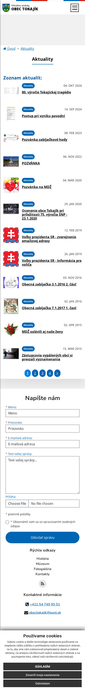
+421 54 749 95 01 (45, 604)
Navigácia (12, 7)
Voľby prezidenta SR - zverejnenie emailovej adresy (49, 239)
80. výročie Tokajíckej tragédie (46, 92)
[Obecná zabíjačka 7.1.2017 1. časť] (11, 306)
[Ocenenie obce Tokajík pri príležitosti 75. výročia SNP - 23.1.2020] (11, 210)
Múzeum (42, 564)
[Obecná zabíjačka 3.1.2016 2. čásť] (11, 282)
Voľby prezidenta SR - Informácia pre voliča (51, 262)
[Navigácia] (75, 8)
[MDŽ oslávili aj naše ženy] (11, 330)
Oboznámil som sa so (43, 524)
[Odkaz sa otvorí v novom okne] (42, 584)
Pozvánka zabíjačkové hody (44, 139)
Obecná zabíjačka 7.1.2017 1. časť (49, 308)
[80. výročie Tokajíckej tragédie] (11, 90)
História (43, 558)
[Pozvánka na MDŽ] (11, 185)
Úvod (10, 48)
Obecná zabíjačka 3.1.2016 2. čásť (49, 284)
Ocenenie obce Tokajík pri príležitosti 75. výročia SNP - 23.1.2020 (44, 214)
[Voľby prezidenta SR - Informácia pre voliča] (11, 259)
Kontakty (42, 574)
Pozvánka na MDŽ (36, 187)
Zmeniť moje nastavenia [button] (42, 675)
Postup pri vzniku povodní (43, 116)
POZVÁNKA (31, 163)
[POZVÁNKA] (11, 161)
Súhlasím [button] (42, 666)
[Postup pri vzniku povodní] (11, 114)
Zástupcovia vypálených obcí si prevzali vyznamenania (47, 357)
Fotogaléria (42, 569)
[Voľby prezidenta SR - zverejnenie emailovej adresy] (11, 235)
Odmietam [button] (42, 683)
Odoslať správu (42, 537)
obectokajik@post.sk (45, 612)
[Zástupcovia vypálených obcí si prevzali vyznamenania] (11, 353)
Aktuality (27, 48)
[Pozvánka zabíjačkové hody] (11, 138)
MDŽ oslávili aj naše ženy (42, 331)
